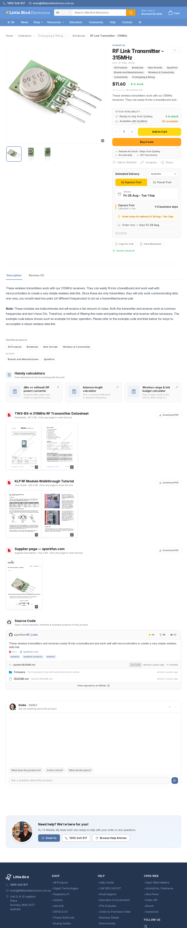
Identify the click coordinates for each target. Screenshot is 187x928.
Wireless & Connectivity (161, 72)
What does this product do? (26, 770)
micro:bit (59, 905)
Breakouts (79, 35)
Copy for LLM (126, 244)
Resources (54, 22)
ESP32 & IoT (61, 911)
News (24, 22)
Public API (151, 900)
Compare (151, 162)
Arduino (58, 900)
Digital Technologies (66, 888)
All (12, 22)
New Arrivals (155, 67)
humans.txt (152, 911)
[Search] (131, 12)
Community (96, 22)
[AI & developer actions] (176, 50)
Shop (36, 22)
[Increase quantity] (132, 132)
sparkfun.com (30, 651)
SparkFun (172, 67)
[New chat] (169, 706)
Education (76, 22)
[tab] (131, 182)
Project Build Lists (64, 917)
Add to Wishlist (127, 162)
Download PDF (171, 415)
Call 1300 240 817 (110, 888)
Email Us (51, 837)
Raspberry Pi (61, 894)
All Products (120, 67)
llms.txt (149, 905)
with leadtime (139, 121)
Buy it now (146, 141)
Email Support (108, 894)
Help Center (107, 882)
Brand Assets (107, 923)
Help (113, 22)
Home (9, 35)
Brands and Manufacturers (129, 72)
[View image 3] (47, 154)
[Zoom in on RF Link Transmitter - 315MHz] (55, 93)
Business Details (109, 917)
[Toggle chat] (175, 706)
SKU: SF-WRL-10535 (123, 63)
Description (14, 275)
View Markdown (152, 244)
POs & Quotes (108, 905)
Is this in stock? (55, 770)
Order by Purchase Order (115, 911)
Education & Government (114, 900)
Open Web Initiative (157, 882)
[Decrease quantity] (116, 132)
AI (140, 22)
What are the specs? (80, 770)
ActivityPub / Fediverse (159, 888)
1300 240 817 (78, 837)
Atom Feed (152, 894)
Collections (24, 35)
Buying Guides (62, 923)
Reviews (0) (36, 275)
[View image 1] (14, 154)
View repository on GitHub (91, 685)
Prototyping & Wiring (50, 35)
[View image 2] (30, 154)
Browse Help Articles (113, 837)
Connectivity (121, 77)
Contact (127, 22)
